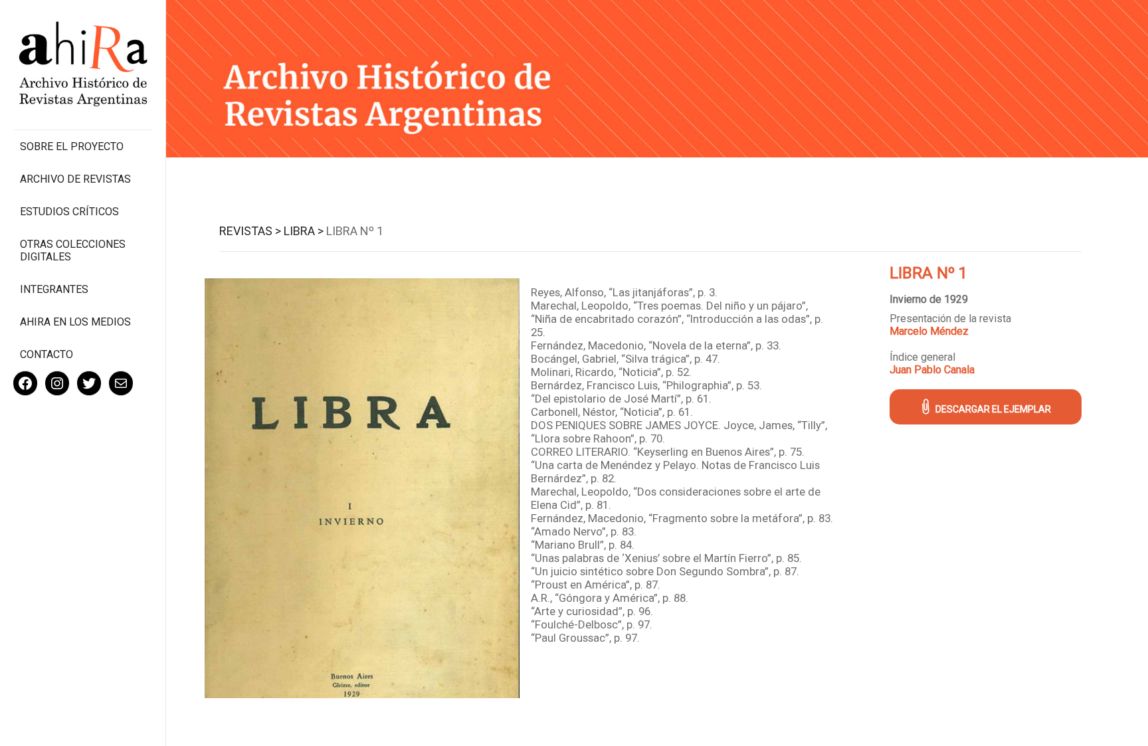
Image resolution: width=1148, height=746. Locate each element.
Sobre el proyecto (72, 146)
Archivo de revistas (75, 179)
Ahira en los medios (75, 322)
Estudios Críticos (69, 211)
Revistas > (250, 231)
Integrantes (54, 289)
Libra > (304, 231)
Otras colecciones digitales (73, 250)
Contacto (46, 354)
